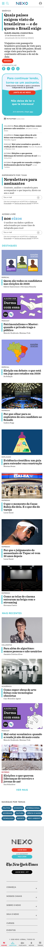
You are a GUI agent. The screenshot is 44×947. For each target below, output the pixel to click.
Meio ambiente (34, 818)
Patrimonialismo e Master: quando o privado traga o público (21, 327)
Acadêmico (8, 135)
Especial (5, 277)
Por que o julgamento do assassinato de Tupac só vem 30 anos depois (22, 553)
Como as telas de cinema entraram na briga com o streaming (19, 599)
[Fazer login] (40, 3)
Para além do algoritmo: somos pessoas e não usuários (23, 650)
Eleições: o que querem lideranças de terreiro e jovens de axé (19, 778)
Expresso (6, 410)
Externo (7, 153)
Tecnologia (8, 818)
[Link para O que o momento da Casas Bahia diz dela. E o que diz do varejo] (22, 485)
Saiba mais (20, 118)
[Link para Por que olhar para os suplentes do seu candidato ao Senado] (22, 396)
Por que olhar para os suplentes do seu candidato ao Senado (23, 417)
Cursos (10, 923)
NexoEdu (7, 61)
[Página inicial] (22, 3)
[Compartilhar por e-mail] (13, 68)
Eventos (11, 930)
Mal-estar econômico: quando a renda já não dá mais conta (23, 736)
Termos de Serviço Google (23, 203)
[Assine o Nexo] (4, 944)
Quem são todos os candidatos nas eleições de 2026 (23, 282)
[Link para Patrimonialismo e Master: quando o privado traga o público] (22, 306)
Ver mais (22, 790)
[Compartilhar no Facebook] (3, 68)
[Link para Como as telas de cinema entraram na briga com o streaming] (22, 578)
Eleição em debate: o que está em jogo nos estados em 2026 (22, 372)
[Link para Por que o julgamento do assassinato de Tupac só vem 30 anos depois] (22, 532)
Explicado (6, 457)
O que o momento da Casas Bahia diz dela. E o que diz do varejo (22, 506)
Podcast (7, 144)
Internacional (33, 808)
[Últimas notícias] (31, 944)
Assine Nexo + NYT (22, 872)
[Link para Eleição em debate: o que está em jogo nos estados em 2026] (22, 352)
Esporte (20, 818)
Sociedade (7, 813)
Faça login (22, 856)
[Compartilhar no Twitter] (8, 68)
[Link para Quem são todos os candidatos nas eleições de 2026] (22, 262)
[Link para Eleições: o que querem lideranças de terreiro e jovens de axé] (22, 757)
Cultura (19, 813)
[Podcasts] (22, 944)
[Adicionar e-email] (38, 197)
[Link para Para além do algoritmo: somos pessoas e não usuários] (22, 630)
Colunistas (8, 126)
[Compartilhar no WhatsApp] (18, 68)
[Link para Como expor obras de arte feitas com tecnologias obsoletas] (22, 671)
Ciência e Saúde (34, 813)
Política (6, 808)
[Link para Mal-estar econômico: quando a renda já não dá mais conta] (22, 716)
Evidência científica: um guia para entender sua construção (23, 462)
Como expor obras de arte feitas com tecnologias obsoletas (20, 692)
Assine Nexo (22, 850)
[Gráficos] (12, 944)
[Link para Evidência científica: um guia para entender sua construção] (22, 442)
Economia (18, 808)
